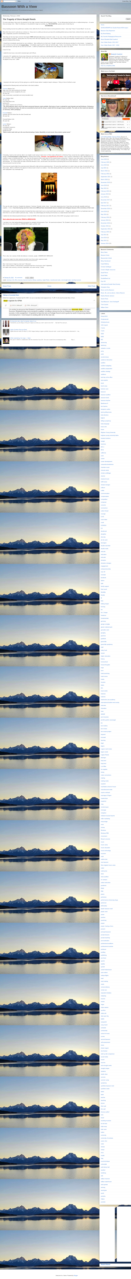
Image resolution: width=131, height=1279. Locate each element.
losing (102, 772)
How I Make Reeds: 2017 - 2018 (110, 45)
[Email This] (26, 278)
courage (103, 513)
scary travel (104, 1025)
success (103, 1077)
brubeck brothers (106, 438)
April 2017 (104, 202)
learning (103, 740)
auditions (103, 374)
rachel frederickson (106, 969)
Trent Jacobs (104, 304)
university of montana (107, 1138)
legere (102, 746)
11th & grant (104, 325)
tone (102, 1114)
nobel (102, 868)
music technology (106, 850)
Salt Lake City (105, 1016)
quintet (103, 966)
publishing (104, 955)
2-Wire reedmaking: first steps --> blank (20, 338)
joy (101, 723)
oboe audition (105, 876)
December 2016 (105, 208)
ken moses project (106, 731)
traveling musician (76, 280)
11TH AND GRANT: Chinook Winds (110, 136)
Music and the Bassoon (107, 290)
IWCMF (103, 714)
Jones (4, 98)
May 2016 (103, 214)
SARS (102, 1019)
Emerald (5, 113)
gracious (103, 635)
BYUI (102, 450)
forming (103, 606)
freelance (103, 615)
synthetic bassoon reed (107, 1086)
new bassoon (104, 862)
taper (102, 1094)
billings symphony (37, 280)
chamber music (105, 467)
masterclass (104, 798)
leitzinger (103, 757)
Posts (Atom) (52, 290)
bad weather (104, 380)
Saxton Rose (104, 298)
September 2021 (105, 176)
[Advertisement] (107, 1233)
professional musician (107, 946)
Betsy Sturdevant (106, 261)
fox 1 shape (104, 612)
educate (103, 551)
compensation (105, 496)
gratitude (103, 638)
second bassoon (105, 1039)
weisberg (103, 1173)
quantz (103, 961)
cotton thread (104, 511)
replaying (103, 995)
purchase (103, 958)
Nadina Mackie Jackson (107, 296)
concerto (103, 505)
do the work (104, 540)
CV (102, 528)
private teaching (105, 937)
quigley (103, 964)
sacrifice (103, 1010)
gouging (103, 632)
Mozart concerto (105, 839)
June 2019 (104, 185)
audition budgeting (106, 365)
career (103, 458)
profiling (103, 952)
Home (49, 286)
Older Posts (91, 286)
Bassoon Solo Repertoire (108, 30)
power (102, 914)
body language (105, 423)
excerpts (103, 574)
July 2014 (103, 234)
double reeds (104, 548)
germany (103, 621)
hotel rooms (104, 676)
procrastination (105, 940)
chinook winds (105, 470)
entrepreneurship (106, 569)
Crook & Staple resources (108, 269)
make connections (106, 775)
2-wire (102, 330)
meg (102, 804)
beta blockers (104, 415)
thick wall (103, 1106)
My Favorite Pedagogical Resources (111, 36)
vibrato (103, 1146)
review (103, 1001)
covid (102, 522)
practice (103, 917)
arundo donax (105, 357)
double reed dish (105, 545)
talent (102, 1091)
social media (104, 1056)
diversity (103, 537)
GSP (102, 647)
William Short (104, 307)
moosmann (104, 836)
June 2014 (104, 237)
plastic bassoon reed (107, 908)
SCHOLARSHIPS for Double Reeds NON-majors (114, 27)
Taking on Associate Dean (11, 295)
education (103, 554)
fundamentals (105, 618)
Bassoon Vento (105, 255)
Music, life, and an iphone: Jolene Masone (113, 293)
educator (103, 557)
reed (102, 978)
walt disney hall (105, 1167)
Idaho (102, 685)
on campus (104, 879)
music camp (104, 844)
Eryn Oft (103, 281)
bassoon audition (106, 394)
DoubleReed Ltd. (105, 278)
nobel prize (104, 871)
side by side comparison (108, 1054)
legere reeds (104, 752)
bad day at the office (12, 280)
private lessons (105, 934)
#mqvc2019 (104, 316)
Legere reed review (106, 749)
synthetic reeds (105, 1088)
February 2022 (105, 173)
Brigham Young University (108, 432)
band (102, 383)
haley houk (104, 650)
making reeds (105, 781)
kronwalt (103, 737)
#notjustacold (104, 319)
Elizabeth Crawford (116, 54)
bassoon (20, 280)
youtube (103, 1202)
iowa (102, 711)
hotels (102, 679)
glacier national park (106, 627)
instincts (103, 696)
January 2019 (105, 194)
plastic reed (104, 911)
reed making (104, 981)
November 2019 (105, 182)
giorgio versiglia (105, 624)
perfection (103, 897)
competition (104, 499)
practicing (103, 920)
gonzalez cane (105, 630)
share (102, 1045)
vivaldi (102, 1155)
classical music (105, 479)
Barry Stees (104, 252)
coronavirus (104, 508)
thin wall (103, 1109)
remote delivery (105, 987)
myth (102, 856)
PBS (102, 891)
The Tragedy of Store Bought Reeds (19, 19)
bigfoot (103, 418)
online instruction (105, 882)
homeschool (104, 662)
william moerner (105, 1178)
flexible (103, 595)
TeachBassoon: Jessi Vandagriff (110, 301)
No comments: (19, 277)
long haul (103, 760)
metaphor (103, 813)
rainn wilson (104, 972)
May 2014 (103, 240)
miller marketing (105, 818)
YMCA (102, 1199)
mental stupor (105, 807)
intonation (103, 708)
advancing (104, 342)
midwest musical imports (108, 815)
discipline (103, 534)
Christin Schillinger (106, 266)
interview (103, 705)
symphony (104, 1083)
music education (105, 847)
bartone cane (104, 389)
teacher (103, 1097)
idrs (102, 688)
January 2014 (105, 243)
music (102, 842)
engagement (104, 566)
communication (105, 493)
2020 (102, 333)
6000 (102, 336)
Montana (103, 830)
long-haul (103, 763)
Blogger (76, 1275)
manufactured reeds (55, 280)
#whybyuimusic (105, 322)
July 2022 (103, 168)
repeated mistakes (106, 993)
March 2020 (104, 179)
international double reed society (110, 702)
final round (104, 589)
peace (102, 894)
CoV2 (102, 516)
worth (102, 1193)
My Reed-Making (106, 33)
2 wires (103, 328)
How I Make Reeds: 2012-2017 (109, 42)
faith (102, 583)
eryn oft (103, 571)
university (103, 1135)
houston (103, 682)
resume (103, 998)
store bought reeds (66, 280)
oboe (102, 873)
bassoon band (105, 397)
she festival (104, 1051)
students (103, 1071)
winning (103, 1187)
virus (102, 1152)
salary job (103, 1013)
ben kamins (104, 406)
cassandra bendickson (107, 464)
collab (102, 490)
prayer (103, 923)
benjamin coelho (105, 409)
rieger (102, 1004)
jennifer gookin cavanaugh (108, 720)
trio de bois (104, 1123)
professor (103, 949)
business (103, 444)
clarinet (103, 476)
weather (103, 1170)
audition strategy (105, 371)
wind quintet (104, 1184)
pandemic (103, 885)
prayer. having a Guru (107, 926)
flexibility (103, 592)
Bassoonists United (106, 258)
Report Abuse (105, 1264)
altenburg (103, 345)
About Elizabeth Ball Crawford (109, 39)
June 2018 (104, 197)
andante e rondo (105, 348)
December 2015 (105, 223)
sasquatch (104, 1022)
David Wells (104, 275)
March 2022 (104, 170)
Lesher (4, 124)
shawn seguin (105, 1048)
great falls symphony (107, 644)
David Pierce (104, 272)
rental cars (104, 990)
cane (102, 455)
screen (103, 1036)
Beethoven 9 (104, 403)
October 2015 (105, 226)
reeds (102, 984)
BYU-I (102, 447)
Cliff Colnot (104, 482)
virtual (102, 1149)
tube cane (103, 1129)
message (103, 810)
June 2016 (104, 211)
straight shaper (105, 1068)
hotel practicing (105, 673)
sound (102, 1059)
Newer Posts (7, 286)
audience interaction (106, 360)
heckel (103, 653)
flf (101, 598)
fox (102, 609)
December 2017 (105, 200)
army (102, 351)
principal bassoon (106, 932)
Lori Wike (103, 766)
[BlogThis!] (28, 278)
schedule (103, 1027)
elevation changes (106, 563)
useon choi (104, 1141)
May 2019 (103, 188)
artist (102, 354)
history (103, 659)
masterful (103, 801)
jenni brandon (105, 717)
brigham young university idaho (110, 435)
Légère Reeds (46, 280)
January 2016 (105, 220)
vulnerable (104, 1164)
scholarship (104, 1030)
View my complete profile (108, 65)
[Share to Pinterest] (33, 278)
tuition (102, 1132)
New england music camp (108, 865)
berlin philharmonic (106, 412)
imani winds (104, 691)
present (103, 929)
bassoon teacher (27, 280)
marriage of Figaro (106, 795)
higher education (105, 656)
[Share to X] (29, 278)
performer (103, 903)
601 (102, 339)
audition (103, 362)
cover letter (104, 519)
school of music (105, 1033)
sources (103, 1062)
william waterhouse (106, 1181)
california (103, 452)
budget (103, 441)
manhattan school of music (108, 786)
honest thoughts (105, 664)
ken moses (104, 728)
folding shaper (105, 603)
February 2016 (105, 217)
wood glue (104, 1190)
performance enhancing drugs (109, 900)
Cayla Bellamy (105, 264)
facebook (103, 577)
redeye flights (104, 975)
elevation (103, 560)
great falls (103, 641)
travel (102, 1117)
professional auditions (107, 943)
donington (103, 543)
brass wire (104, 426)
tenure (103, 1103)
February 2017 (105, 205)
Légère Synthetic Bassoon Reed (18, 329)
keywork (103, 734)
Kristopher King (105, 287)
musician (103, 853)
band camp (104, 386)
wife (102, 1175)
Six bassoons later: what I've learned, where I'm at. (23, 321)
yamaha (103, 1196)
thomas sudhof (105, 1112)
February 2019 (105, 191)
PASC (102, 888)
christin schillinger (106, 473)
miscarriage (104, 821)
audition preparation (106, 368)
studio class (104, 1074)
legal (102, 743)
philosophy (104, 905)
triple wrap (104, 1126)
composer (103, 502)
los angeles (104, 769)
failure (102, 580)
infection (103, 693)
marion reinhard (105, 792)
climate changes (105, 484)
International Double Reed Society (110, 284)
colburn (103, 487)
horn (102, 670)
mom (102, 824)
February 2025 (105, 162)
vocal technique (105, 1161)
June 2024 (104, 165)
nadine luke (104, 859)
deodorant (104, 531)
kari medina (104, 725)
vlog (102, 1158)
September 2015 (105, 229)
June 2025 (104, 159)
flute (102, 601)
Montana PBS (105, 833)
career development (106, 461)
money (103, 827)
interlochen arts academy (108, 699)
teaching (103, 1100)
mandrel (103, 784)
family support (105, 586)
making (103, 778)
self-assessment (105, 1042)
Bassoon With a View (19, 6)
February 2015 (105, 231)
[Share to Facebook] (31, 278)
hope (102, 667)
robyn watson (104, 1007)
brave (102, 429)
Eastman (5, 88)
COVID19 (103, 525)
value (102, 1144)
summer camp (105, 1080)
